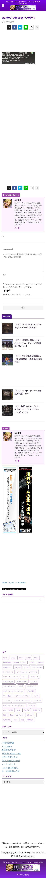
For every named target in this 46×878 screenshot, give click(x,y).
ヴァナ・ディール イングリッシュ (14, 705)
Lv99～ (32, 662)
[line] (26, 27)
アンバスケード (8, 672)
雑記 (22, 720)
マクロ (36, 696)
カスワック (34, 677)
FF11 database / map (11, 753)
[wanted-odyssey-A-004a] (20, 27)
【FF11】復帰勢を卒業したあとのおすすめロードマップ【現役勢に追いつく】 (28, 343)
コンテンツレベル (9, 686)
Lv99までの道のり (20, 662)
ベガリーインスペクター (22, 696)
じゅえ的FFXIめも (10, 768)
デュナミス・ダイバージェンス (13, 691)
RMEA (40, 662)
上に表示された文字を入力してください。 (17, 294)
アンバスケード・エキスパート (27, 672)
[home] (19, 228)
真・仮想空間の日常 (11, 771)
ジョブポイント (32, 686)
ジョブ (21, 686)
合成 (18, 710)
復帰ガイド (36, 710)
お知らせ (17, 667)
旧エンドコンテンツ (16, 715)
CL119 (5, 658)
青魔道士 (30, 720)
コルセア (34, 681)
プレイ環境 (6, 696)
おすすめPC (7, 667)
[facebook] (14, 27)
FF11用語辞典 (8, 743)
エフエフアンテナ (10, 757)
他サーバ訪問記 (8, 710)
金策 (15, 720)
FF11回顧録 (7, 662)
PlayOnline (7, 746)
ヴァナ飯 (32, 705)
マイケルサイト (9, 764)
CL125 (21, 658)
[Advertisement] (23, 41)
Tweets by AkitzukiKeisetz (14, 582)
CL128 (28, 658)
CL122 (13, 658)
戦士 (4, 715)
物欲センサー (31, 715)
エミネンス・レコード (10, 677)
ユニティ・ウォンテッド (22, 701)
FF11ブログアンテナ (11, 760)
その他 (26, 667)
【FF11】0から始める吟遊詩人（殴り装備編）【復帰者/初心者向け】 (28, 359)
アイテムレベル (37, 667)
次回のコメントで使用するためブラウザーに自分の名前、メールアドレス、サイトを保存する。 (22, 285)
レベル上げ (37, 701)
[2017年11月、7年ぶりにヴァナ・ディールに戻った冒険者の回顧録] (23, 8)
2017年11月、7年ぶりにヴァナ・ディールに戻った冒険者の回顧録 (23, 862)
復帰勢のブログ (9, 750)
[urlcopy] (37, 27)
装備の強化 (6, 720)
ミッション (6, 701)
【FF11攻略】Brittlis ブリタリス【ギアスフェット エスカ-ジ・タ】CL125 (28, 409)
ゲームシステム (22, 681)
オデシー (24, 677)
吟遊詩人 (26, 710)
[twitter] (9, 27)
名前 (4, 275)
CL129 (36, 658)
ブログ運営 (30, 691)
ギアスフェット (8, 681)
